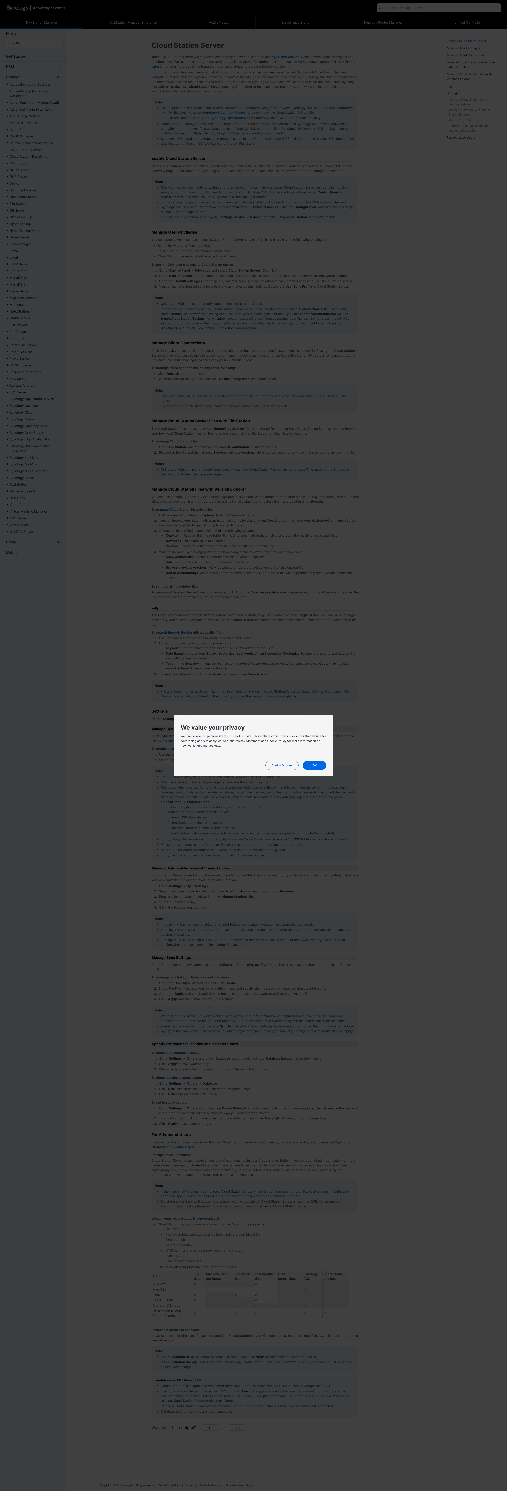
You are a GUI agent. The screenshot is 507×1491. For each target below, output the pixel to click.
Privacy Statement (247, 741)
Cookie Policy (276, 741)
